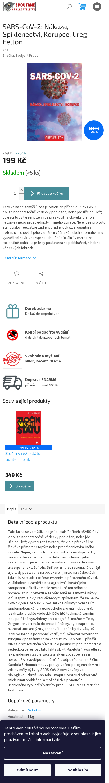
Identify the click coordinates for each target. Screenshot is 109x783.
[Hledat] (69, 6)
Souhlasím (78, 770)
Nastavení (52, 753)
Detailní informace (17, 258)
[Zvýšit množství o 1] (21, 190)
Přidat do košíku (50, 193)
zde (57, 740)
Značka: (20, 55)
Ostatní (34, 710)
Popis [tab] (11, 509)
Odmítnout (27, 770)
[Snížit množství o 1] (21, 196)
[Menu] (97, 6)
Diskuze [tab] (26, 509)
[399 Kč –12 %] (28, 428)
